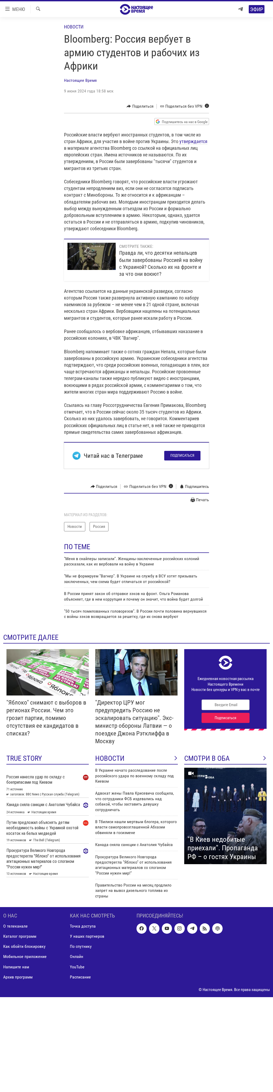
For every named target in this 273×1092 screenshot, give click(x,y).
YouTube (77, 966)
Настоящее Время (80, 80)
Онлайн (76, 956)
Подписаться (182, 455)
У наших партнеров (87, 936)
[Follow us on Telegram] (192, 929)
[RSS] (205, 929)
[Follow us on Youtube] (167, 929)
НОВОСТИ (110, 758)
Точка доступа (83, 926)
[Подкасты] (217, 929)
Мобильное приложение (25, 956)
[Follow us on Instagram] (179, 929)
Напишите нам (16, 966)
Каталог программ (19, 936)
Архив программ (18, 977)
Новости (73, 27)
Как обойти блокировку (24, 946)
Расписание (80, 977)
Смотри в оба (207, 758)
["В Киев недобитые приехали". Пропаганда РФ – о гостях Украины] (225, 816)
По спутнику (81, 946)
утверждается (193, 141)
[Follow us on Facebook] (141, 929)
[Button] (140, 106)
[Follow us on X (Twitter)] (154, 929)
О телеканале (15, 926)
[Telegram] (240, 9)
